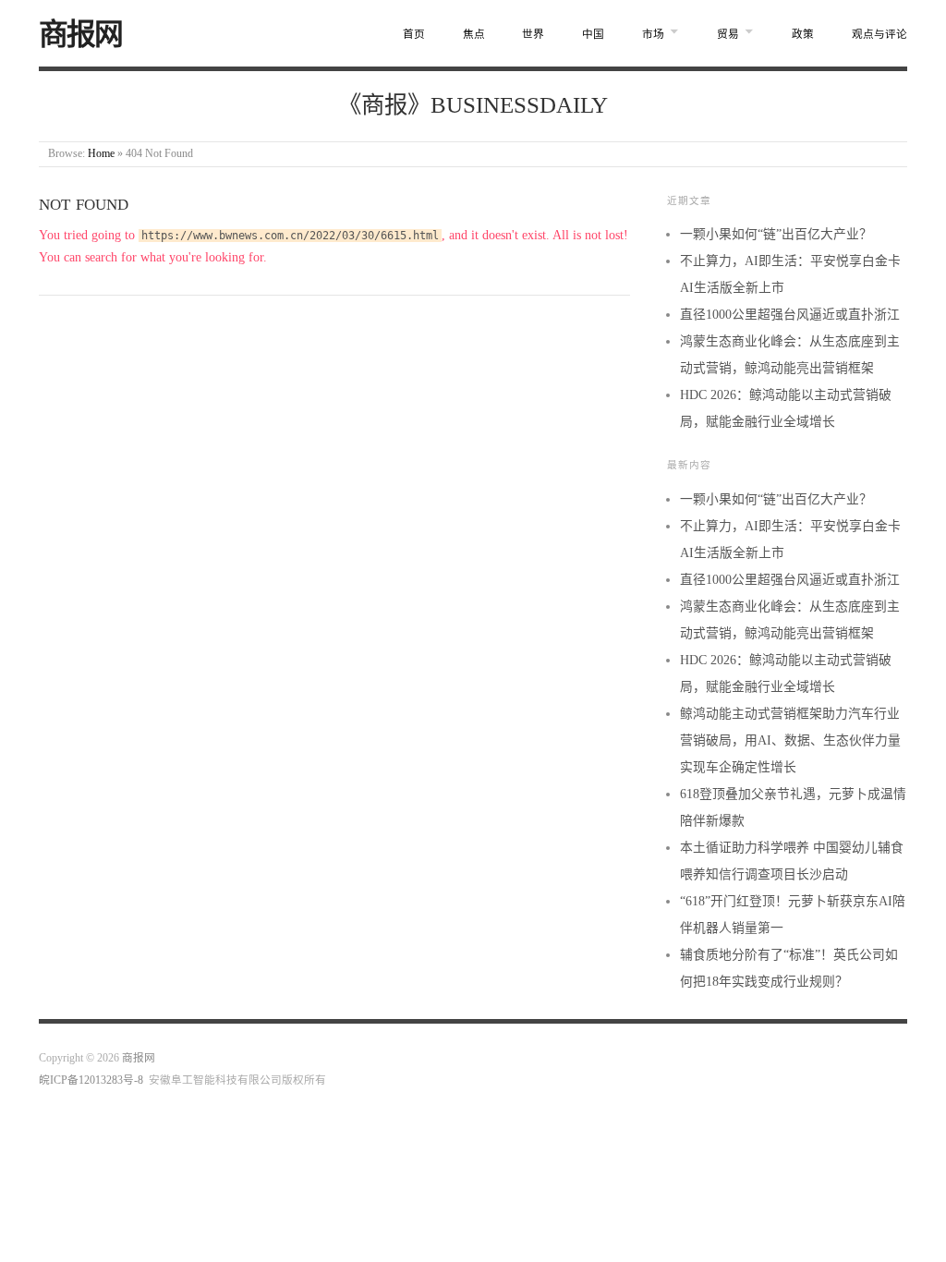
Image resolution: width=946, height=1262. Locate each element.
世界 (533, 35)
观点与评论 (879, 35)
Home (101, 154)
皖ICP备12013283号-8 (91, 1080)
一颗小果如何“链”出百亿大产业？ (776, 234)
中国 (593, 35)
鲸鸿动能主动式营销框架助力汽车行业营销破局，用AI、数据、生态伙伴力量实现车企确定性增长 (790, 740)
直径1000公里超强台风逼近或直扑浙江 (790, 315)
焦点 (474, 35)
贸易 (728, 35)
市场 (653, 35)
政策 (803, 35)
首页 (414, 35)
